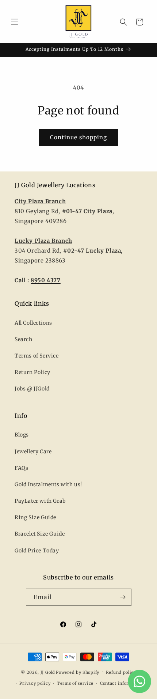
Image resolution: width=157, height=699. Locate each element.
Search (23, 339)
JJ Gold (48, 672)
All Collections (33, 323)
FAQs (21, 468)
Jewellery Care (33, 451)
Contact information (122, 683)
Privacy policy (34, 683)
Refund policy (121, 672)
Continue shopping (78, 137)
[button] (15, 22)
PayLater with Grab (40, 501)
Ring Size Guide (35, 517)
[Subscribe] (123, 597)
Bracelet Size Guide (40, 533)
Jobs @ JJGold (32, 388)
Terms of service (75, 683)
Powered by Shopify (77, 672)
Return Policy (32, 372)
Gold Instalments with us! (48, 484)
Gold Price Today (37, 550)
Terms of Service (37, 355)
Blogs (22, 434)
